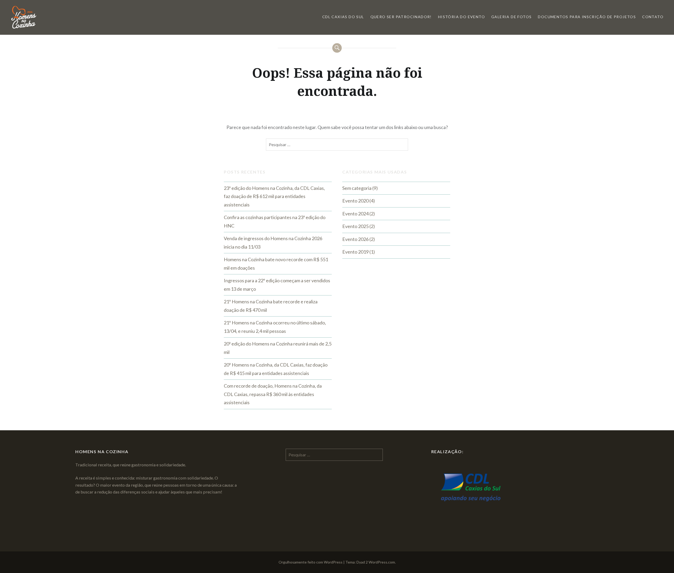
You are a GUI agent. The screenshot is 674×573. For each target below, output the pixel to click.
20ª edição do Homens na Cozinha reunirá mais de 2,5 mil (277, 348)
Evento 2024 (355, 213)
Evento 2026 (355, 239)
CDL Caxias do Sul (343, 16)
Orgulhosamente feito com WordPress (311, 562)
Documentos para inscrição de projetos (587, 16)
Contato (652, 16)
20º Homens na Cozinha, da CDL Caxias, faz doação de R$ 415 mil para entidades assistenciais (276, 369)
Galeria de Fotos (511, 16)
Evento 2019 (355, 252)
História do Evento (461, 16)
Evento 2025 (355, 226)
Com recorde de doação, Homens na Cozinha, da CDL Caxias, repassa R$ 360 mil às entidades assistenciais (273, 394)
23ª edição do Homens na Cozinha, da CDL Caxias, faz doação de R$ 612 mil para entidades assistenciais (274, 196)
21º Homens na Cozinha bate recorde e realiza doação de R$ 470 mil (271, 306)
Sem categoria (356, 188)
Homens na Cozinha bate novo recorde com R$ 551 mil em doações (276, 263)
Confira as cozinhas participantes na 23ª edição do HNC (274, 221)
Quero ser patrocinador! (401, 16)
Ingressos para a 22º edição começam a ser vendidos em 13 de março (277, 285)
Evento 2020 (355, 201)
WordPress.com (382, 562)
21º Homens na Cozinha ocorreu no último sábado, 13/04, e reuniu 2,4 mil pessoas (275, 327)
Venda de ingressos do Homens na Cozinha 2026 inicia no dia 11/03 (273, 242)
